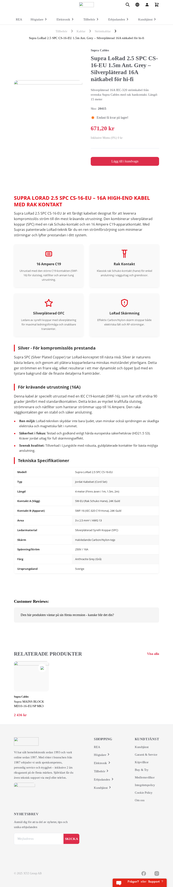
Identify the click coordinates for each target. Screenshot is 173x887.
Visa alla (153, 654)
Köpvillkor (142, 762)
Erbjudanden (116, 19)
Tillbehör (89, 19)
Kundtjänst (145, 19)
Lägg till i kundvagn (124, 161)
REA (19, 19)
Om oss (139, 800)
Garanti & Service (146, 754)
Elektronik (63, 19)
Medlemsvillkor (145, 777)
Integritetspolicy (145, 785)
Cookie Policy (144, 792)
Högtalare (37, 19)
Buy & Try (141, 769)
